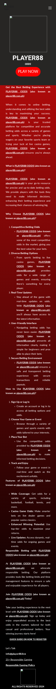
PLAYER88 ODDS (16, 91)
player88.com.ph (15, 96)
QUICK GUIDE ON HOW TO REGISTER (28, 639)
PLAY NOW (28, 72)
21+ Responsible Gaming (19, 660)
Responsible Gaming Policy (20, 665)
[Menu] (50, 8)
